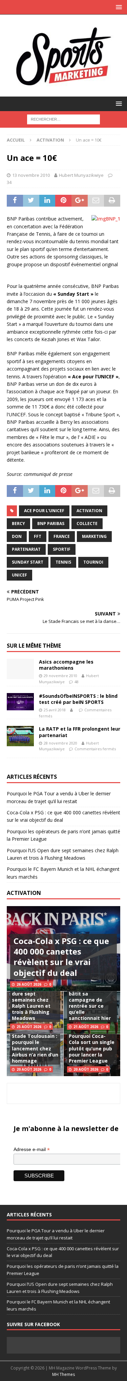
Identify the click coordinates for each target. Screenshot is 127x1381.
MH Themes (63, 1374)
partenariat (26, 549)
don (17, 536)
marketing (94, 536)
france (62, 536)
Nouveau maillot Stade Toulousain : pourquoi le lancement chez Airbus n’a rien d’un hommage (35, 1045)
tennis (63, 562)
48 (77, 681)
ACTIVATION (24, 893)
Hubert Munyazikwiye (81, 175)
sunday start (27, 562)
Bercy (18, 523)
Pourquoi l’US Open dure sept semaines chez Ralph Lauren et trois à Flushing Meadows (35, 1002)
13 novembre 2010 (31, 175)
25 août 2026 (29, 1026)
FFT (37, 536)
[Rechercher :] (63, 119)
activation (89, 511)
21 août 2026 (85, 1026)
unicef (19, 575)
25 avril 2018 (55, 709)
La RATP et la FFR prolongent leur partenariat (79, 732)
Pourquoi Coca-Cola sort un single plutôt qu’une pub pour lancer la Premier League (91, 1048)
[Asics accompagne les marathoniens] (20, 669)
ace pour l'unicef (44, 511)
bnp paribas (50, 523)
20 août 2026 (29, 1069)
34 (9, 182)
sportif (61, 549)
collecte (87, 523)
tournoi (93, 562)
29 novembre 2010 (60, 675)
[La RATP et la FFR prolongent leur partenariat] (20, 736)
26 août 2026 (29, 984)
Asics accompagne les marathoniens (66, 664)
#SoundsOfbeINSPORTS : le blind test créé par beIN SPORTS (78, 699)
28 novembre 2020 (60, 743)
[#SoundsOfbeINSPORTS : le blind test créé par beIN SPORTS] (20, 702)
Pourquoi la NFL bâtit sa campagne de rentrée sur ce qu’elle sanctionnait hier (90, 1002)
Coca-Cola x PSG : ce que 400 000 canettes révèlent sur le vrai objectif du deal (61, 956)
